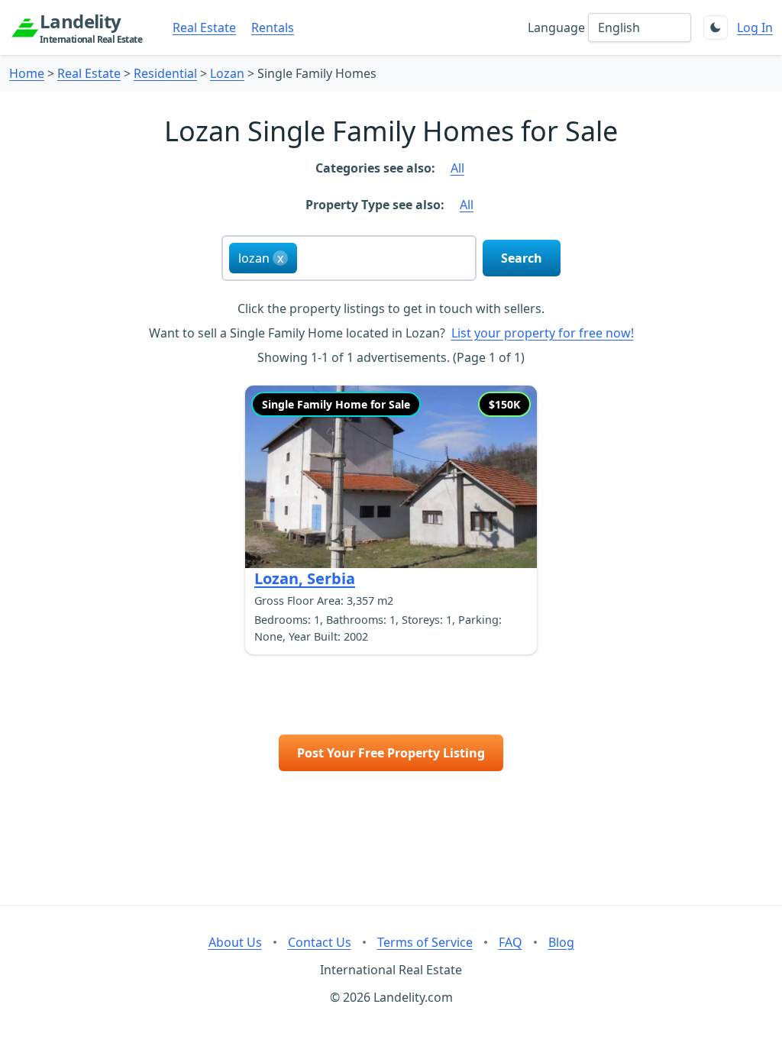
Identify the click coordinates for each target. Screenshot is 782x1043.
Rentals (272, 27)
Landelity (91, 27)
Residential (165, 73)
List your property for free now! (542, 333)
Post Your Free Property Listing (391, 752)
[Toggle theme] (715, 27)
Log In (755, 27)
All (457, 168)
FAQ (510, 942)
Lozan (227, 73)
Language (556, 27)
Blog (561, 942)
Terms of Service (425, 942)
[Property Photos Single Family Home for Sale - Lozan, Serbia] (391, 477)
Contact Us (319, 942)
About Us (235, 942)
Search (521, 258)
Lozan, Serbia (304, 578)
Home (26, 73)
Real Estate (204, 27)
